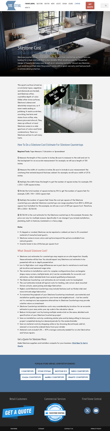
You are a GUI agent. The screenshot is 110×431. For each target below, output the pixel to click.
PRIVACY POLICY (96, 429)
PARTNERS (14, 429)
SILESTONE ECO (61, 371)
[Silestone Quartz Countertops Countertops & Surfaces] (13, 5)
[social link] (87, 410)
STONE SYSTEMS (44, 371)
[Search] (106, 5)
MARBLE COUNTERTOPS (54, 377)
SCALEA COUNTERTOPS (31, 377)
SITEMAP (41, 429)
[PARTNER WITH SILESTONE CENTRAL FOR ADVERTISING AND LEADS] (55, 413)
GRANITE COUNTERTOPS (78, 377)
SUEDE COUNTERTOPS (80, 371)
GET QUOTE (90, 5)
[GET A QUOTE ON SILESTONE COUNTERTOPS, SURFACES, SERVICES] (18, 412)
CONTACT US (68, 429)
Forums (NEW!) (30, 3)
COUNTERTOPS (27, 371)
